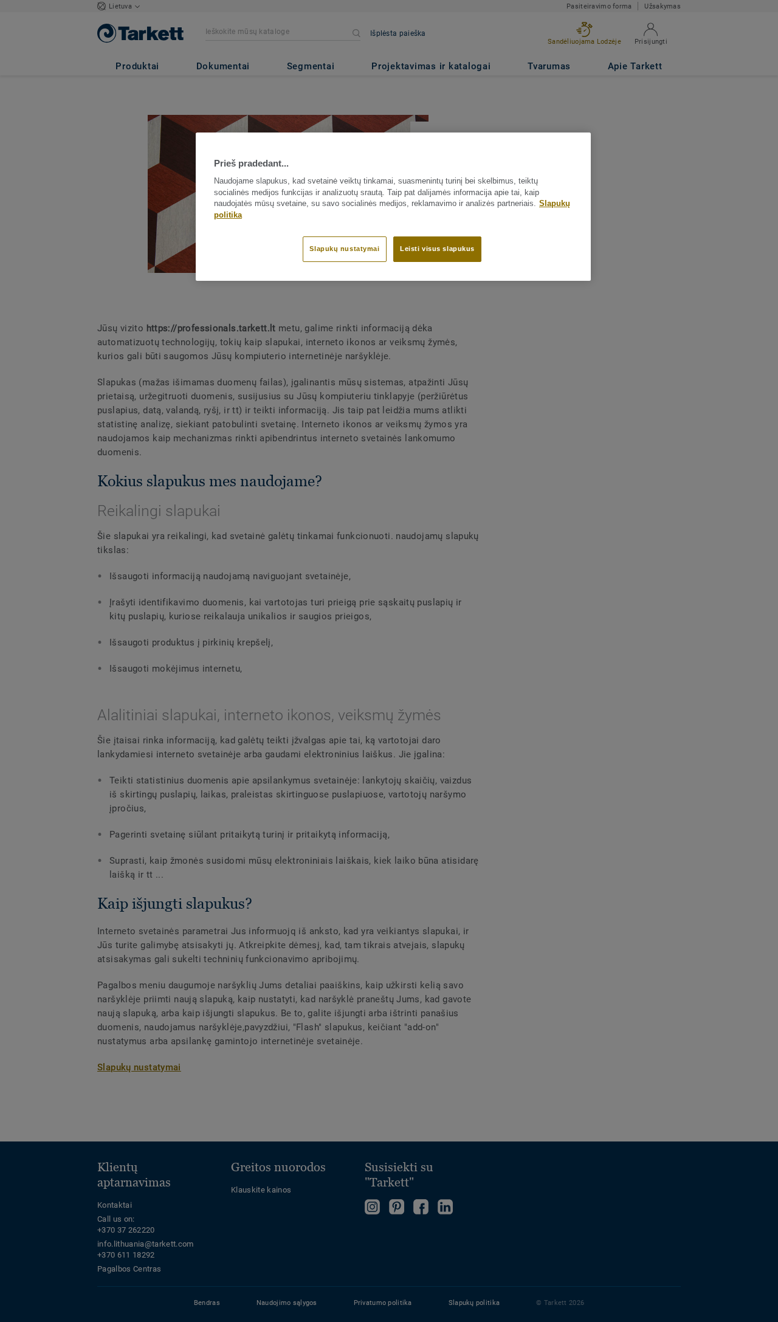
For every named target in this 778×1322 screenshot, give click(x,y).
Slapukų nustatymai (344, 248)
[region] (393, 207)
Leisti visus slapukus (437, 248)
